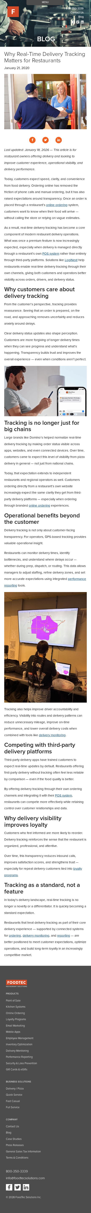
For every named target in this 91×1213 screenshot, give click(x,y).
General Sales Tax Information (23, 1151)
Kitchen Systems (15, 1006)
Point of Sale (13, 1000)
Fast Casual (13, 1101)
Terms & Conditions (17, 1157)
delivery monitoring (52, 735)
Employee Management (19, 1038)
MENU (45, 2)
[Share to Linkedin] (58, 140)
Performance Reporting (19, 1057)
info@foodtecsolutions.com (25, 1178)
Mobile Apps (13, 1032)
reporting (63, 935)
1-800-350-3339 (74, 8)
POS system (50, 254)
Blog (81, 16)
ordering (15, 935)
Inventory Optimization (19, 1044)
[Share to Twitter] (45, 140)
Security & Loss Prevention (21, 1063)
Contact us (77, 12)
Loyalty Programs (16, 1019)
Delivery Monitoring (17, 1050)
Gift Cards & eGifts (16, 1069)
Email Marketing (15, 1025)
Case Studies (14, 1139)
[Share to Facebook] (32, 140)
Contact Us (12, 1126)
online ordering (57, 205)
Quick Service (14, 1095)
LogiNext (71, 260)
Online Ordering (15, 1013)
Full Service (12, 1107)
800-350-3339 (17, 1171)
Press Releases (15, 1145)
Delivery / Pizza (15, 1088)
